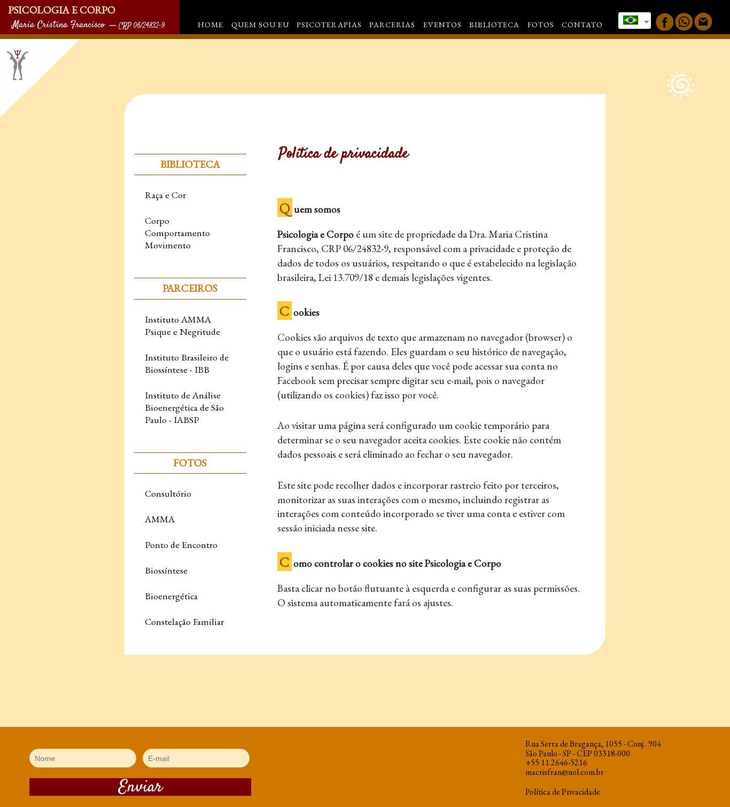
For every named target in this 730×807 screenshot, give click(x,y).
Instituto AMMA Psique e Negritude (182, 325)
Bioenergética (171, 596)
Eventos (442, 24)
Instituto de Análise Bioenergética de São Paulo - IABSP (184, 407)
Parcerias (392, 24)
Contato (582, 24)
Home (210, 24)
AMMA (160, 519)
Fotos (540, 24)
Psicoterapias (329, 24)
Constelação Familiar (184, 621)
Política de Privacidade (562, 791)
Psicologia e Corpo (62, 10)
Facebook (664, 21)
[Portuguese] (631, 19)
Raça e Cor (165, 195)
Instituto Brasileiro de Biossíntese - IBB (187, 363)
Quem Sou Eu (260, 24)
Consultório (168, 493)
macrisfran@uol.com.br (564, 772)
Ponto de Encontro (181, 544)
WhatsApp (684, 21)
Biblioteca (494, 24)
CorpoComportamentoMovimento (177, 232)
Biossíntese (166, 570)
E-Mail (703, 21)
